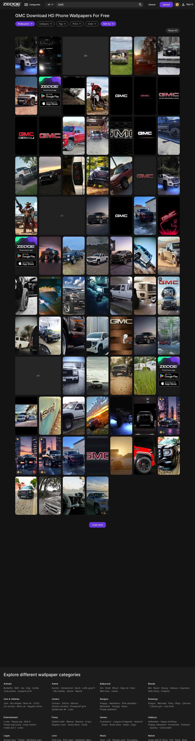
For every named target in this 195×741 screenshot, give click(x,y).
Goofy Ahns (74, 724)
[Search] (140, 4)
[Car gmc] (74, 496)
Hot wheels (15, 703)
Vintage (116, 706)
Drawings (153, 699)
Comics (55, 699)
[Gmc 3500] (169, 256)
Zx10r (36, 703)
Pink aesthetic (129, 703)
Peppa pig (17, 721)
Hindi (107, 688)
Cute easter (166, 727)
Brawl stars (115, 724)
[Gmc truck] (97, 296)
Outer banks (29, 724)
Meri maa (104, 691)
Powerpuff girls (78, 706)
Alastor (78, 691)
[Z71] (121, 296)
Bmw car (21, 706)
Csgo (133, 724)
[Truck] (145, 296)
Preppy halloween (157, 724)
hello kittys (153, 691)
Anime (55, 683)
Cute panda (10, 691)
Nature (151, 735)
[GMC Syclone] (74, 336)
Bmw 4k (27, 703)
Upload (166, 4)
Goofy (84, 724)
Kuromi (55, 688)
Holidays (152, 717)
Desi (132, 688)
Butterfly (8, 688)
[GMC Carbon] (145, 176)
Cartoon (56, 703)
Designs (104, 699)
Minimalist (105, 706)
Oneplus (165, 691)
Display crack (59, 724)
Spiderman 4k (59, 709)
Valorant (138, 721)
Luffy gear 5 (88, 688)
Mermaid (162, 703)
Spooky (154, 727)
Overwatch (105, 721)
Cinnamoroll (67, 688)
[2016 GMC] (97, 416)
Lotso (20, 727)
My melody (59, 691)
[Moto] (97, 96)
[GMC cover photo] (145, 416)
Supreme (184, 688)
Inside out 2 (10, 727)
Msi (150, 688)
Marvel (74, 703)
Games (103, 717)
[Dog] (121, 56)
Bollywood (105, 683)
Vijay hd (124, 688)
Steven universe (60, 706)
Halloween (153, 721)
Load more (97, 524)
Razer (156, 688)
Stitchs (65, 703)
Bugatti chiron (35, 706)
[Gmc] (145, 56)
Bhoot (115, 688)
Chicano (186, 703)
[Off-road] (169, 336)
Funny (55, 717)
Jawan (114, 691)
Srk (101, 688)
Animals (8, 683)
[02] (50, 416)
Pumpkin (185, 724)
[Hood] (26, 336)
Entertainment (11, 717)
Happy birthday (169, 721)
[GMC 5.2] (145, 456)
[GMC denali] (74, 296)
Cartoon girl (156, 706)
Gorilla (35, 688)
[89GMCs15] (74, 176)
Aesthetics (114, 703)
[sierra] (97, 256)
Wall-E (27, 721)
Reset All (172, 30)
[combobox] (62, 23)
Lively (7, 721)
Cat (22, 688)
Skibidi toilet (58, 721)
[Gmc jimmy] (50, 296)
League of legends (122, 721)
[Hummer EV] (97, 376)
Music (103, 735)
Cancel (151, 4)
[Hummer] (26, 96)
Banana (79, 721)
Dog (28, 688)
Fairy (170, 703)
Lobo (70, 709)
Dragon (152, 703)
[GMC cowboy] (26, 216)
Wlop (177, 703)
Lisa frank (169, 706)
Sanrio (70, 691)
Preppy (104, 703)
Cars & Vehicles (12, 699)
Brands (151, 683)
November (173, 724)
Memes (70, 721)
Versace (174, 688)
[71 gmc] (50, 496)
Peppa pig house (12, 724)
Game (126, 724)
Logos (7, 735)
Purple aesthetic (108, 709)
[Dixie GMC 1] (145, 376)
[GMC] (26, 56)
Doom (105, 724)
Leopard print (25, 691)
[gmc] (169, 296)
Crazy (88, 721)
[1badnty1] (74, 416)
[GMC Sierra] (145, 336)
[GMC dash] (121, 336)
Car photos (9, 706)
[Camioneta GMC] (26, 496)
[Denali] (50, 56)
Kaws (124, 706)
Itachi (77, 688)
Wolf (16, 688)
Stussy (164, 688)
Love (54, 735)
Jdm (6, 703)
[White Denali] (169, 176)
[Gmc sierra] (97, 176)
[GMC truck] (169, 56)
